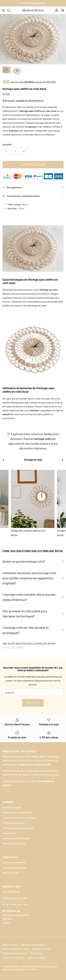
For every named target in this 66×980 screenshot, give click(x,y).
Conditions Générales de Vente (19, 817)
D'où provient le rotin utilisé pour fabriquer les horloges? (24, 613)
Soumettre (33, 702)
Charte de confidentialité (15, 838)
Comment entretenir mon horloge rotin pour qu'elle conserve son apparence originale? (29, 578)
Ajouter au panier (33, 164)
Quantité (7, 144)
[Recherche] (10, 10)
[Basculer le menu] (3, 10)
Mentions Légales (11, 807)
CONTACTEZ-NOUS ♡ (13, 647)
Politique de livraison (13, 822)
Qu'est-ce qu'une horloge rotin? (23, 561)
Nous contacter (10, 872)
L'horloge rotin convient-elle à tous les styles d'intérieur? (28, 597)
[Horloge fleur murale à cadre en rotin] (32, 499)
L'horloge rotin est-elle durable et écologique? (25, 630)
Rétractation (9, 833)
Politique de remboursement (17, 827)
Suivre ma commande (13, 862)
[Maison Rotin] (33, 10)
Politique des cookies (13, 843)
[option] (33, 39)
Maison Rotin (15, 966)
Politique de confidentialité (17, 812)
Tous (33, 465)
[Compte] (55, 10)
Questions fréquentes (14, 867)
